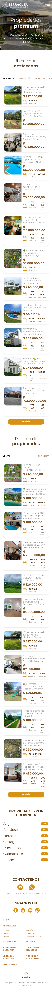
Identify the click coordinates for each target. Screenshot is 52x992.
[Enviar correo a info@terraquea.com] (14, 887)
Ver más (26, 422)
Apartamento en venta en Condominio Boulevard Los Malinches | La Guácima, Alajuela (34, 307)
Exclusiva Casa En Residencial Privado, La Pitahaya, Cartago (34, 767)
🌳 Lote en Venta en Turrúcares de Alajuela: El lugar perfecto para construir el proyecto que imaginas (34, 253)
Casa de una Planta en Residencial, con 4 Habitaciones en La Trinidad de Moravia (34, 545)
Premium (30, 933)
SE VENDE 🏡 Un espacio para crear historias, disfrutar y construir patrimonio (34, 331)
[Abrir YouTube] (30, 910)
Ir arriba (26, 977)
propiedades (9, 926)
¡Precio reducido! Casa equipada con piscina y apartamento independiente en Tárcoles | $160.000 (34, 515)
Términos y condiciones (32, 957)
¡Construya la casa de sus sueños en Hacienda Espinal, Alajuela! (34, 89)
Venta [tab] (7, 456)
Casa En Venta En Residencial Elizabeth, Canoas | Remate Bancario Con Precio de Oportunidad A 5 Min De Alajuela (34, 136)
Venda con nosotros (8, 957)
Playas (5, 933)
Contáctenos (10, 964)
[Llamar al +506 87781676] (38, 887)
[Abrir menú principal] (47, 5)
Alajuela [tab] (8, 78)
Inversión (6, 930)
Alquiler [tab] (43, 456)
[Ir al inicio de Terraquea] (15, 5)
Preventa (6, 937)
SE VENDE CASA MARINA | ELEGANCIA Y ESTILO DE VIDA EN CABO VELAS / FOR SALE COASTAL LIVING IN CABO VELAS (34, 467)
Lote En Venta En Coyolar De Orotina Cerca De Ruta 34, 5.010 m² (33, 113)
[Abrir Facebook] (15, 910)
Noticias (30, 942)
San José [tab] (24, 78)
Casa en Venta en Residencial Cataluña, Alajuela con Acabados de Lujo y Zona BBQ (34, 390)
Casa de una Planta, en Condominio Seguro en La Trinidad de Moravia (34, 602)
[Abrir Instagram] (23, 910)
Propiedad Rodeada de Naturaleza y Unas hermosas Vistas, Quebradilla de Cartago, (34, 743)
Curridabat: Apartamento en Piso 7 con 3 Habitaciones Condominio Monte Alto (34, 658)
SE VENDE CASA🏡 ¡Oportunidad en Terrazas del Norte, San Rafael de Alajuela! (33, 159)
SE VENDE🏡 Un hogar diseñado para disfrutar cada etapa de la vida (34, 361)
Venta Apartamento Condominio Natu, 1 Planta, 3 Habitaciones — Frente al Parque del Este (34, 713)
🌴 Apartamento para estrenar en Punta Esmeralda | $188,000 (34, 491)
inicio (6, 920)
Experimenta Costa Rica (9, 948)
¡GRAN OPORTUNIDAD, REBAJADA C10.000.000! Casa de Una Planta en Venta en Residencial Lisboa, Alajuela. (34, 187)
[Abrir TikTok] (37, 910)
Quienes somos (11, 942)
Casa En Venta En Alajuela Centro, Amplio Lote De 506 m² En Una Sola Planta (33, 220)
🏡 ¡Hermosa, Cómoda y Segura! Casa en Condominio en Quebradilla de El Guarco (34, 686)
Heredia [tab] (40, 78)
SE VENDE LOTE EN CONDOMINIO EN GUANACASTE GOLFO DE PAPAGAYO (33, 578)
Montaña (29, 930)
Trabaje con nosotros (32, 948)
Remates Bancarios (33, 937)
